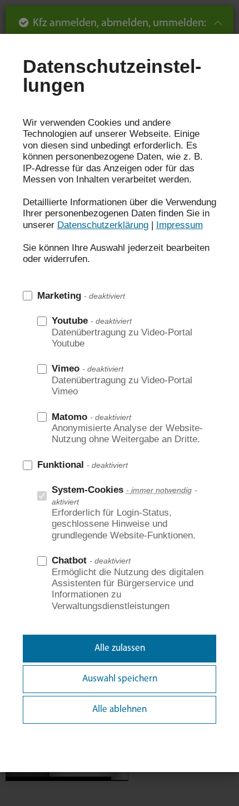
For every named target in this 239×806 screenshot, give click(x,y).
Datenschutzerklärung (102, 225)
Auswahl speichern (119, 679)
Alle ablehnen (119, 709)
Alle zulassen (119, 648)
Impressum (179, 225)
